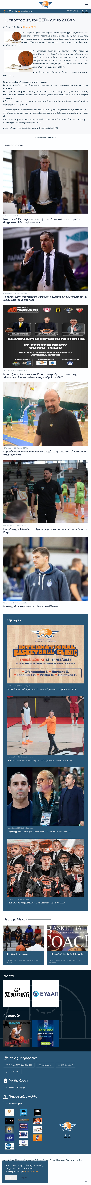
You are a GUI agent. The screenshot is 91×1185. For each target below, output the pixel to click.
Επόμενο (51, 137)
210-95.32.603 (14, 1071)
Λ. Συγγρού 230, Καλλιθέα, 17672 (20, 1065)
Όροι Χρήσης (8, 1160)
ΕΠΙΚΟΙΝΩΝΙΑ (72, 11)
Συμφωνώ (10, 1177)
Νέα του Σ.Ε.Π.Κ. (30, 27)
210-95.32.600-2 (67, 1065)
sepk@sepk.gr (26, 11)
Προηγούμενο (41, 137)
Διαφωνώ (24, 1177)
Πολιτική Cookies (42, 1160)
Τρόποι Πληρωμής (57, 1160)
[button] (86, 4)
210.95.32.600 (11, 11)
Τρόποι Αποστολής (74, 1160)
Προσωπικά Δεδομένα (24, 1160)
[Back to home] (45, 4)
